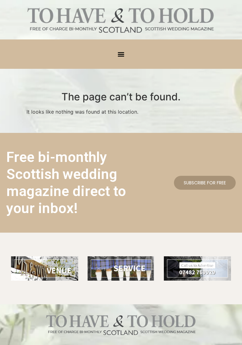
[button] (121, 54)
